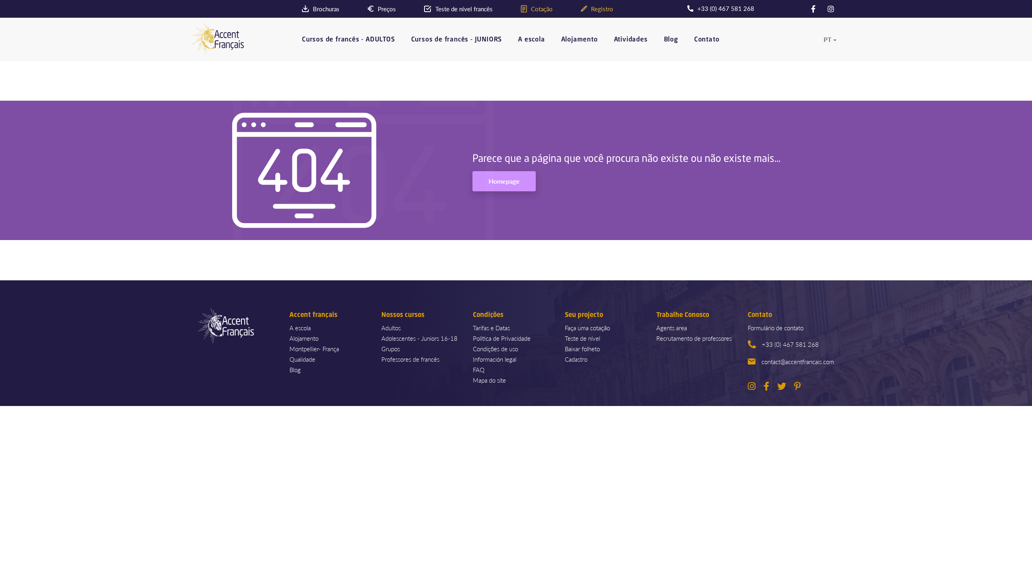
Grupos (390, 348)
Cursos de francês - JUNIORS (456, 40)
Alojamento (579, 40)
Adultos (391, 327)
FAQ (479, 369)
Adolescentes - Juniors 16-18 (419, 338)
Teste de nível (582, 338)
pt (828, 39)
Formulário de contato (775, 327)
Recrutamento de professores (694, 338)
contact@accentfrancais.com (798, 361)
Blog (671, 40)
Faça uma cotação (587, 327)
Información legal (494, 359)
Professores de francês (410, 359)
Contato (707, 40)
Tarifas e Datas (491, 327)
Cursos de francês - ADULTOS (348, 40)
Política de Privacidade (502, 338)
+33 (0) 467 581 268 (790, 344)
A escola (531, 40)
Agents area (671, 327)
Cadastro (576, 359)
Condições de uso (495, 348)
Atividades (631, 40)
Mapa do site (489, 380)
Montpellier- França (314, 348)
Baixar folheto (582, 348)
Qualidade (302, 359)
